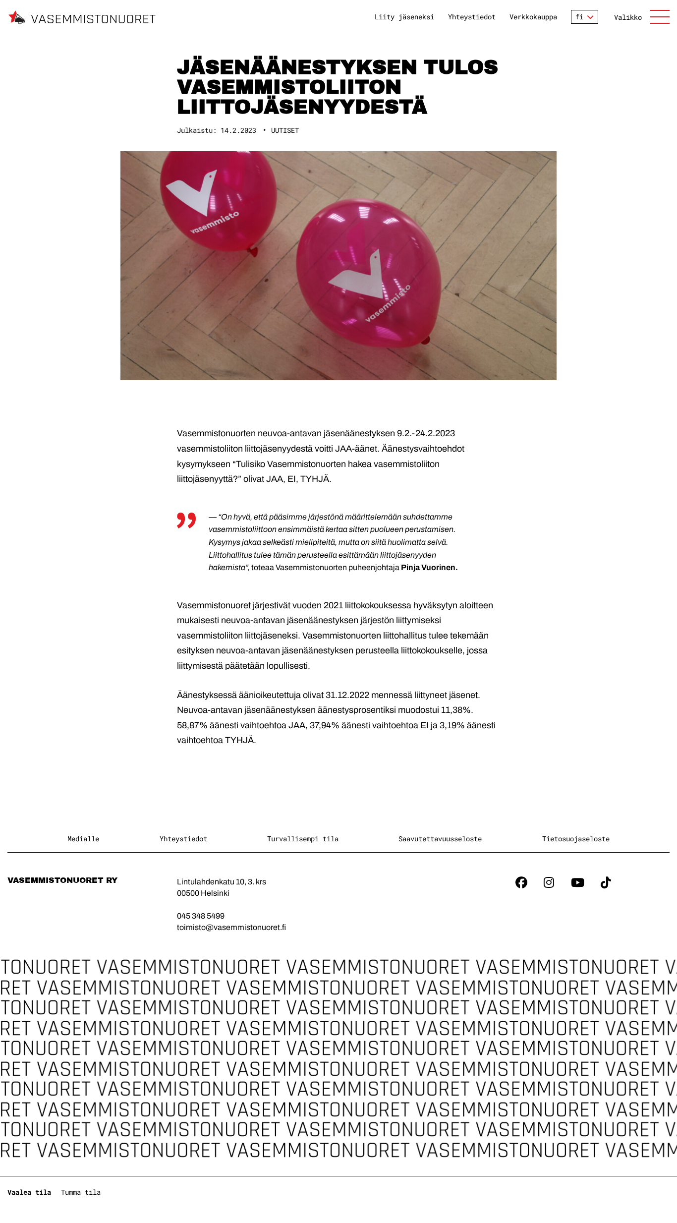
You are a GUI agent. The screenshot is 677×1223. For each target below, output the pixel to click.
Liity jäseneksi (404, 16)
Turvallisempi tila (302, 838)
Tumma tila (81, 1192)
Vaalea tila (29, 1192)
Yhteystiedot (472, 16)
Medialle (83, 838)
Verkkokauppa (533, 16)
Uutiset (285, 130)
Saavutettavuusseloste (440, 838)
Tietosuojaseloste (576, 838)
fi (579, 16)
